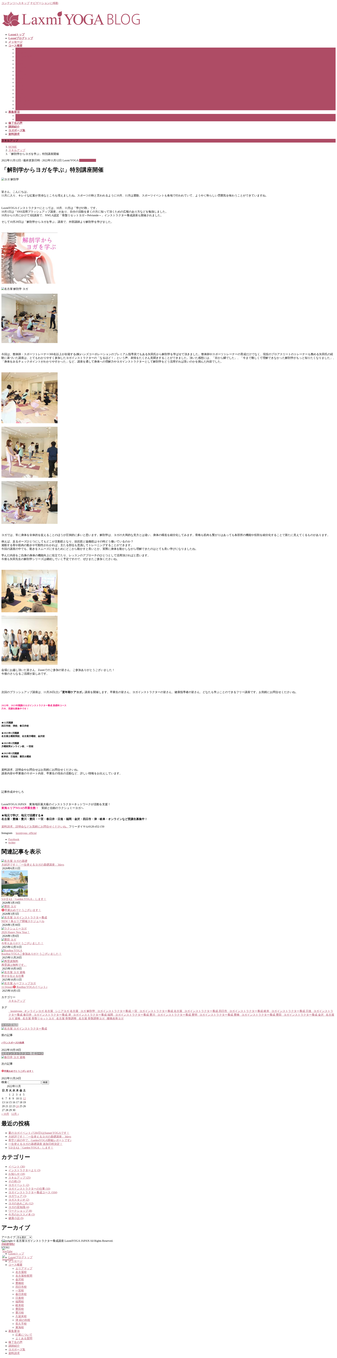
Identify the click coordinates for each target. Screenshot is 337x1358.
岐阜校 (19, 86)
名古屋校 (21, 52)
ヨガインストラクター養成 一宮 (117, 1011)
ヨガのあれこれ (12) (20, 1203)
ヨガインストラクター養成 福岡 (93, 1014)
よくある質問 (23, 119)
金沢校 (19, 60)
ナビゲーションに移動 (44, 3)
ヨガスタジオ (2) (18, 1199)
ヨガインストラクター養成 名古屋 (160, 1011)
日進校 (19, 78)
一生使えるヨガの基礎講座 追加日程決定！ (35, 1143)
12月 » (15, 1113)
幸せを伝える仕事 (12, 975)
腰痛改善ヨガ (115, 1018)
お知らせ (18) (16, 1173)
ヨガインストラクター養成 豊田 (262, 1014)
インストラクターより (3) (24, 1170)
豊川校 (19, 93)
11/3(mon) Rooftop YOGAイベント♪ (24, 986)
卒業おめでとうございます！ (23, 910)
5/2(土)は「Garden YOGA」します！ (23, 899)
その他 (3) (14, 1181)
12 (24, 1098)
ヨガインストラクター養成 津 (52, 1014)
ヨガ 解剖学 (87, 1011)
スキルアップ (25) (19, 1177)
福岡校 (19, 82)
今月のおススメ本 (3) (21, 1214)
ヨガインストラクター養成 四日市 (205, 1011)
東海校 (19, 108)
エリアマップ (23, 49)
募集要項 (14, 1331)
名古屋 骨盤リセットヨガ (38, 1018)
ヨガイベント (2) (18, 1185)
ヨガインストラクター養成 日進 (291, 1011)
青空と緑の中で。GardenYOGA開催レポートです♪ (39, 1140)
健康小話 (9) (16, 1218)
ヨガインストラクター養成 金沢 (304, 1014)
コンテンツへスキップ (15, 3)
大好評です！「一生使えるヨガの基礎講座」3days (32, 864)
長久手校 (21, 104)
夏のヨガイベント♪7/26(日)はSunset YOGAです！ (38, 1132)
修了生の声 (15, 1342)
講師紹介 (14, 1345)
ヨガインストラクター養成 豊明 (177, 1014)
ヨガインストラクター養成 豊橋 (219, 1014)
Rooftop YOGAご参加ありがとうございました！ (31, 953)
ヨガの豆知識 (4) (18, 1207)
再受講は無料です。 (14, 964)
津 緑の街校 (22, 100)
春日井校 (21, 75)
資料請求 (14, 1353)
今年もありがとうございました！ (22, 943)
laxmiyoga (16, 1011)
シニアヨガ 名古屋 (66, 1011)
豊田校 (19, 89)
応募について (23, 115)
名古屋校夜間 (23, 56)
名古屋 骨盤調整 (66, 1018)
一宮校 (19, 71)
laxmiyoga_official (26, 833)
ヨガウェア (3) (17, 1196)
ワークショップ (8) (20, 1210)
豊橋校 (19, 63)
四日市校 (21, 67)
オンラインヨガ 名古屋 (38, 1011)
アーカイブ (8, 1237)
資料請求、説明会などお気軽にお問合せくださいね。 (35, 826)
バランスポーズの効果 (12, 1042)
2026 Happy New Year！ (15, 932)
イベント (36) (16, 1166)
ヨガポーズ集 (16, 1349)
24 (17, 1106)
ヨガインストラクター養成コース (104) (32, 1192)
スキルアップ (87, 160)
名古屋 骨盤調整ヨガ (92, 1018)
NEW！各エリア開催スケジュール (22, 921)
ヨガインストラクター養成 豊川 (135, 1014)
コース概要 (15, 1264)
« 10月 (5, 1113)
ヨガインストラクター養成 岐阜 (249, 1011)
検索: (4, 1082)
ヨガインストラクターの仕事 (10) (29, 1188)
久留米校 (21, 97)
